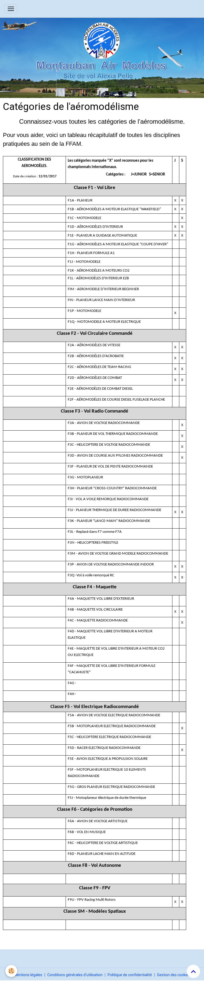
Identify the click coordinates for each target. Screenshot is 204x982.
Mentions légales (28, 975)
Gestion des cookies (173, 975)
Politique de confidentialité (130, 975)
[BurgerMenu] (11, 8)
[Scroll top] (193, 971)
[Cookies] (11, 971)
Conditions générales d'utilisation (75, 975)
